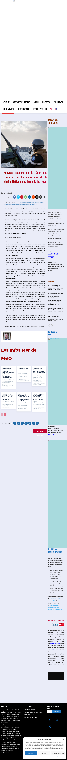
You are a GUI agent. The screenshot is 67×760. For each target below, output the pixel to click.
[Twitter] (18, 197)
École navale (58, 609)
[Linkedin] (29, 197)
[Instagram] (57, 720)
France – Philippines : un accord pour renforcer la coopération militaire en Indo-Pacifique (39, 397)
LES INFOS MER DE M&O (11, 117)
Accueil (4, 117)
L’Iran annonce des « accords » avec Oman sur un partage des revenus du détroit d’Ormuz (55, 318)
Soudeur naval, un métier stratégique (23, 369)
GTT (53, 650)
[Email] (37, 197)
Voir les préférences (58, 753)
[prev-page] (2, 414)
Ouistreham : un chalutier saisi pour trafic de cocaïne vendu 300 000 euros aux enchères (8, 397)
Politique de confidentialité (37, 757)
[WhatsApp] (25, 197)
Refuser (44, 753)
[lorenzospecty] (7, 336)
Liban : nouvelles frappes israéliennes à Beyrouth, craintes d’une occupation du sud (39, 371)
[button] (64, 739)
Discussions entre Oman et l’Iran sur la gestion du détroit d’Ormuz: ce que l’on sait (55, 310)
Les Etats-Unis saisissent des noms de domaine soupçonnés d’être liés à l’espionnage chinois (55, 302)
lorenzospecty (6, 188)
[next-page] (5, 414)
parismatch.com (55, 643)
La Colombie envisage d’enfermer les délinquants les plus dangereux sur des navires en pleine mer (55, 287)
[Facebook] (14, 197)
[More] (44, 197)
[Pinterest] (22, 197)
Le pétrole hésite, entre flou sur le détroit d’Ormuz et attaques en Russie (55, 295)
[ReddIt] (33, 197)
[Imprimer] (40, 197)
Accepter (31, 753)
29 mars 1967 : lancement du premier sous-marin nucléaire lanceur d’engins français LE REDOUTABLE (23, 397)
